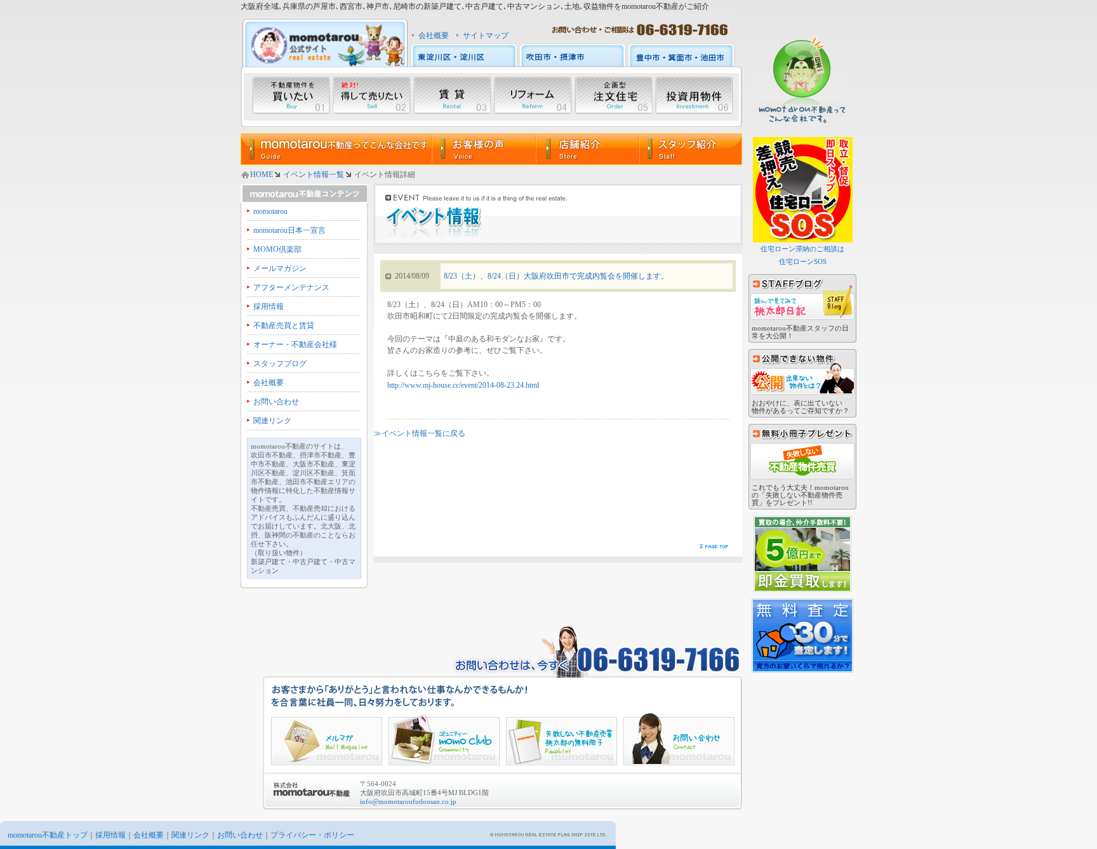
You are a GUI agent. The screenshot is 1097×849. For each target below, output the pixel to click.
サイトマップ (486, 35)
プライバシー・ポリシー (312, 835)
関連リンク (272, 420)
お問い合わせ (276, 401)
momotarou (270, 211)
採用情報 (268, 306)
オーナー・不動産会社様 (295, 344)
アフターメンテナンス (291, 287)
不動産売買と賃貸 (283, 325)
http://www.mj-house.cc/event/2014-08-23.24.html (463, 385)
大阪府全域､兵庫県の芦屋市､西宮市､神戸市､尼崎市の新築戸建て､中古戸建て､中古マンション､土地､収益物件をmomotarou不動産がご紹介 (475, 6)
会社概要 (433, 35)
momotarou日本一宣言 (289, 230)
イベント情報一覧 (313, 174)
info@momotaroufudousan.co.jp (408, 801)
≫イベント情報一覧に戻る (419, 433)
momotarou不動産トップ (48, 835)
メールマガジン (280, 268)
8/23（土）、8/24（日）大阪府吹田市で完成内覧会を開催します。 (556, 276)
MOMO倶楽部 (277, 249)
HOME (261, 174)
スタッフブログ (280, 363)
